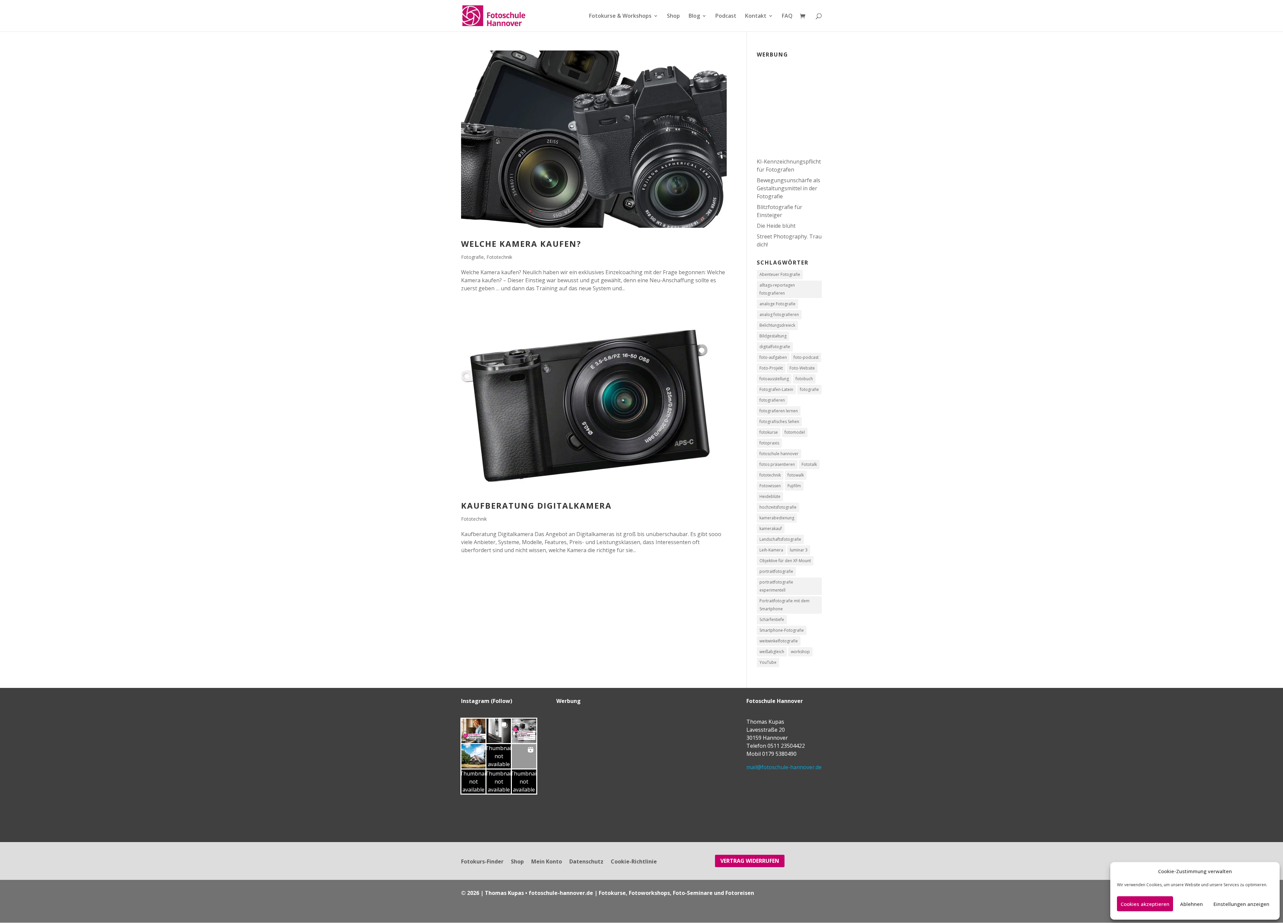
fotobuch (804, 379)
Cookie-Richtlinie (634, 862)
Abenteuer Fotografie (779, 274)
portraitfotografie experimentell (776, 586)
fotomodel (795, 432)
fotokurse (768, 432)
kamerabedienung (776, 518)
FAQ (787, 16)
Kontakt (755, 16)
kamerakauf (770, 528)
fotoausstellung (774, 379)
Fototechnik (499, 257)
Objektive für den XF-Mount (785, 560)
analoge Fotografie (777, 304)
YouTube (767, 662)
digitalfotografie (774, 346)
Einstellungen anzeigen (1241, 904)
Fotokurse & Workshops (620, 16)
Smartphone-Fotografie (781, 630)
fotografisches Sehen (779, 421)
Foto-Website (802, 368)
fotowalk (796, 475)
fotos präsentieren (777, 464)
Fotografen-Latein (776, 389)
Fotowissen (770, 486)
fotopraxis (769, 443)
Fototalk (809, 464)
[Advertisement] (798, 103)
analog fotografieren (779, 314)
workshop (800, 651)
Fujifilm (794, 486)
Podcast (725, 16)
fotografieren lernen (778, 411)
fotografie (809, 389)
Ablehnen (1191, 904)
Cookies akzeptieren (1145, 904)
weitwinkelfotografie (778, 641)
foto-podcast (806, 357)
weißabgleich (771, 651)
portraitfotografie (776, 571)
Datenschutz (586, 862)
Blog (694, 16)
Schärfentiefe (771, 619)
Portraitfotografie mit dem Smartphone (784, 605)
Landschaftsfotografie (780, 539)
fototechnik (770, 475)
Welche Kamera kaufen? (521, 243)
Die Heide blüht (776, 225)
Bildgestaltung (773, 336)
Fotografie (472, 257)
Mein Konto (546, 862)
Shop (673, 16)
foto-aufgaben (773, 357)
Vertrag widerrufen (749, 860)
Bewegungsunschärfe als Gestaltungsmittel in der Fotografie (788, 188)
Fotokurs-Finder (482, 862)
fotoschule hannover (779, 453)
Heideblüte (769, 496)
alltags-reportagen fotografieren (777, 289)
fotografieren (772, 400)
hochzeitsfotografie (778, 507)
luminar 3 (799, 550)
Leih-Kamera (771, 550)
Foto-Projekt (771, 368)
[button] (473, 731)
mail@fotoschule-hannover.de (784, 767)
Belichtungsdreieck (777, 325)
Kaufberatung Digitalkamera (536, 505)
